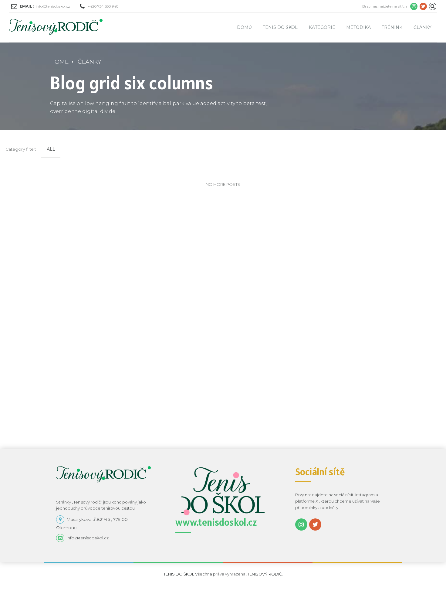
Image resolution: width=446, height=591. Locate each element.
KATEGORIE (322, 27)
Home (59, 61)
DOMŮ (244, 27)
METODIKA (358, 27)
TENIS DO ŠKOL (280, 27)
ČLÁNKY (422, 27)
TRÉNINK (392, 27)
